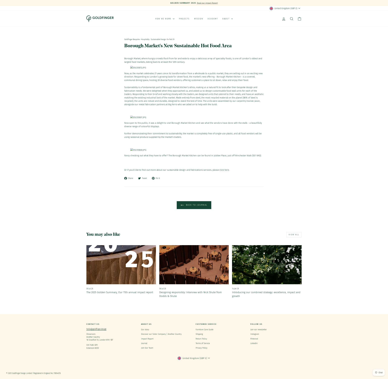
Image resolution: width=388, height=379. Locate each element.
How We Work (163, 19)
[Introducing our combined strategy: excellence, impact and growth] (267, 264)
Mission (198, 19)
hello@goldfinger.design (96, 329)
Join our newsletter (258, 329)
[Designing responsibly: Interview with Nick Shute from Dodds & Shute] (194, 264)
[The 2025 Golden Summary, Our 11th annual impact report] (121, 264)
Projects (184, 19)
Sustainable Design (158, 39)
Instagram (254, 334)
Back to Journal (196, 205)
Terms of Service (203, 343)
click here (224, 170)
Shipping (199, 334)
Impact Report (147, 339)
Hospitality (145, 39)
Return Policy (201, 339)
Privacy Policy (201, 348)
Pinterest (254, 339)
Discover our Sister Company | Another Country (161, 334)
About (226, 19)
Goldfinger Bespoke (132, 39)
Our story (145, 329)
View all (294, 234)
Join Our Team (147, 348)
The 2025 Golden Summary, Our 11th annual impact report (119, 292)
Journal (144, 343)
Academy (213, 19)
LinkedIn (254, 343)
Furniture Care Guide (204, 329)
